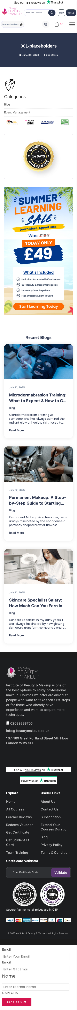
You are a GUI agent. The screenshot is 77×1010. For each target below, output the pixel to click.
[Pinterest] (55, 754)
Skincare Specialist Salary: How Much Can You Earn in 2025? (35, 603)
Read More (16, 430)
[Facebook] (11, 754)
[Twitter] (26, 754)
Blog (7, 104)
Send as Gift (16, 1002)
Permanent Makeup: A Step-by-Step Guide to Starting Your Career (37, 500)
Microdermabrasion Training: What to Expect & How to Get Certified (38, 398)
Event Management (17, 112)
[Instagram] (40, 754)
